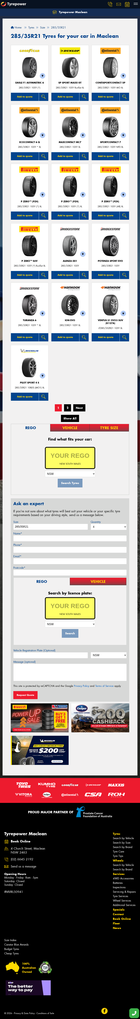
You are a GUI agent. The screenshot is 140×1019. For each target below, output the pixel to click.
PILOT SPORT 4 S (29, 382)
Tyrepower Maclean (72, 12)
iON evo (70, 320)
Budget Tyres (11, 949)
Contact (118, 914)
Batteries (118, 883)
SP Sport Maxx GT (69, 82)
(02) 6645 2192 (22, 859)
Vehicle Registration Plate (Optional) (34, 650)
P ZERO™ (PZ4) (29, 201)
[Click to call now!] (110, 4)
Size (15, 522)
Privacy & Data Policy (24, 1013)
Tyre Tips (118, 856)
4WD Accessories (123, 878)
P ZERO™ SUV (30, 261)
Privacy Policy (81, 686)
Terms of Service (104, 686)
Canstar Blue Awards (16, 944)
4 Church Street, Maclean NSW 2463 (28, 851)
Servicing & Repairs (124, 892)
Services (118, 874)
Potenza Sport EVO (110, 261)
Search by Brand (122, 847)
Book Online (122, 919)
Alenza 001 (70, 261)
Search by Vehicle (123, 838)
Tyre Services (120, 896)
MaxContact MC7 (70, 142)
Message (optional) (24, 662)
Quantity (96, 522)
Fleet (116, 923)
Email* (17, 556)
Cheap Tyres (11, 953)
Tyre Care (118, 851)
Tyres (116, 834)
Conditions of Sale (45, 1013)
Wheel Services (122, 900)
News (117, 928)
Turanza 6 (29, 320)
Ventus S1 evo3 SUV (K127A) (110, 322)
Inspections (119, 887)
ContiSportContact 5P (110, 82)
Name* (17, 533)
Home (18, 27)
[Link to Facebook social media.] (104, 1011)
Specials (118, 909)
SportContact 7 (110, 142)
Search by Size (121, 842)
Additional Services (124, 905)
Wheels (118, 860)
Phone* (17, 545)
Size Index (10, 940)
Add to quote (24, 96)
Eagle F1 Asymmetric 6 (29, 82)
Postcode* (19, 568)
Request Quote (25, 695)
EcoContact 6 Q (29, 142)
